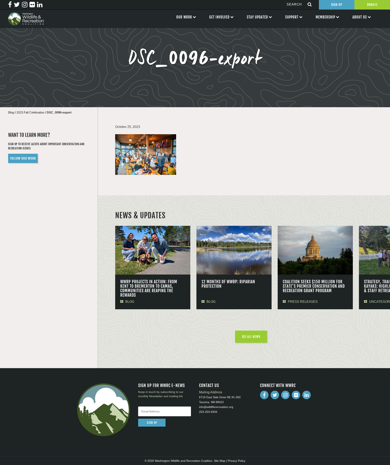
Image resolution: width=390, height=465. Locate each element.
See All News (251, 337)
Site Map (219, 460)
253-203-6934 (208, 411)
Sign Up (336, 5)
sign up (152, 422)
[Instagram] (285, 395)
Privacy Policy (236, 460)
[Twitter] (275, 395)
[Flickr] (296, 395)
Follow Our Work (23, 158)
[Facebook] (264, 395)
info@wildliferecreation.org (216, 407)
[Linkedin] (306, 395)
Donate (372, 5)
